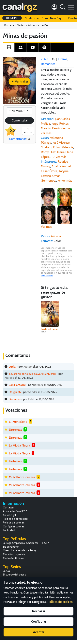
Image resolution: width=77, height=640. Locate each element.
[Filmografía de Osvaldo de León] (64, 215)
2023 (44, 59)
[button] (62, 8)
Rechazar (38, 611)
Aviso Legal (9, 515)
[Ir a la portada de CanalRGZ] (19, 7)
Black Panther (11, 546)
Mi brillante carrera (22, 477)
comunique (47, 275)
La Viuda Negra (19, 445)
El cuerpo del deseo (14, 574)
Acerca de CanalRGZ (15, 511)
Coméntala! (19, 120)
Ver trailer (21, 81)
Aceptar (38, 632)
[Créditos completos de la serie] (20, 47)
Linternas (15, 399)
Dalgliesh (15, 392)
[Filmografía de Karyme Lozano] (48, 196)
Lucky (12, 366)
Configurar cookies (13, 526)
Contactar (8, 507)
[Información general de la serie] (8, 47)
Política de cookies (13, 522)
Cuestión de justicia (14, 554)
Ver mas (46, 227)
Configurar (38, 621)
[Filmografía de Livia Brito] (48, 215)
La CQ (6, 570)
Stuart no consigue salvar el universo (32, 373)
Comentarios (17, 139)
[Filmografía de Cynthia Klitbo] (64, 196)
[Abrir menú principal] (71, 7)
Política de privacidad (15, 518)
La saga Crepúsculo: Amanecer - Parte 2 (26, 542)
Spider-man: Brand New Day (43, 18)
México (56, 236)
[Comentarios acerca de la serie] (44, 47)
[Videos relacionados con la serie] (32, 47)
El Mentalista (18, 422)
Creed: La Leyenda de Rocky (19, 550)
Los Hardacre (17, 385)
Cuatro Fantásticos (13, 558)
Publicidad (9, 530)
